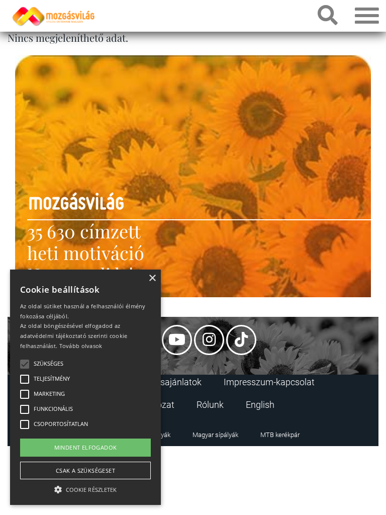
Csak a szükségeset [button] (85, 470)
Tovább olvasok (81, 346)
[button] (85, 488)
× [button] (152, 278)
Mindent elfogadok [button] (85, 447)
